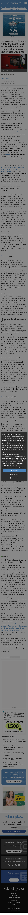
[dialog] (14, 456)
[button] (14, 478)
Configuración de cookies (8, 467)
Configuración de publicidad (8, 463)
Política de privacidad (19, 467)
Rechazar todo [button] (14, 474)
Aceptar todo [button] (14, 470)
